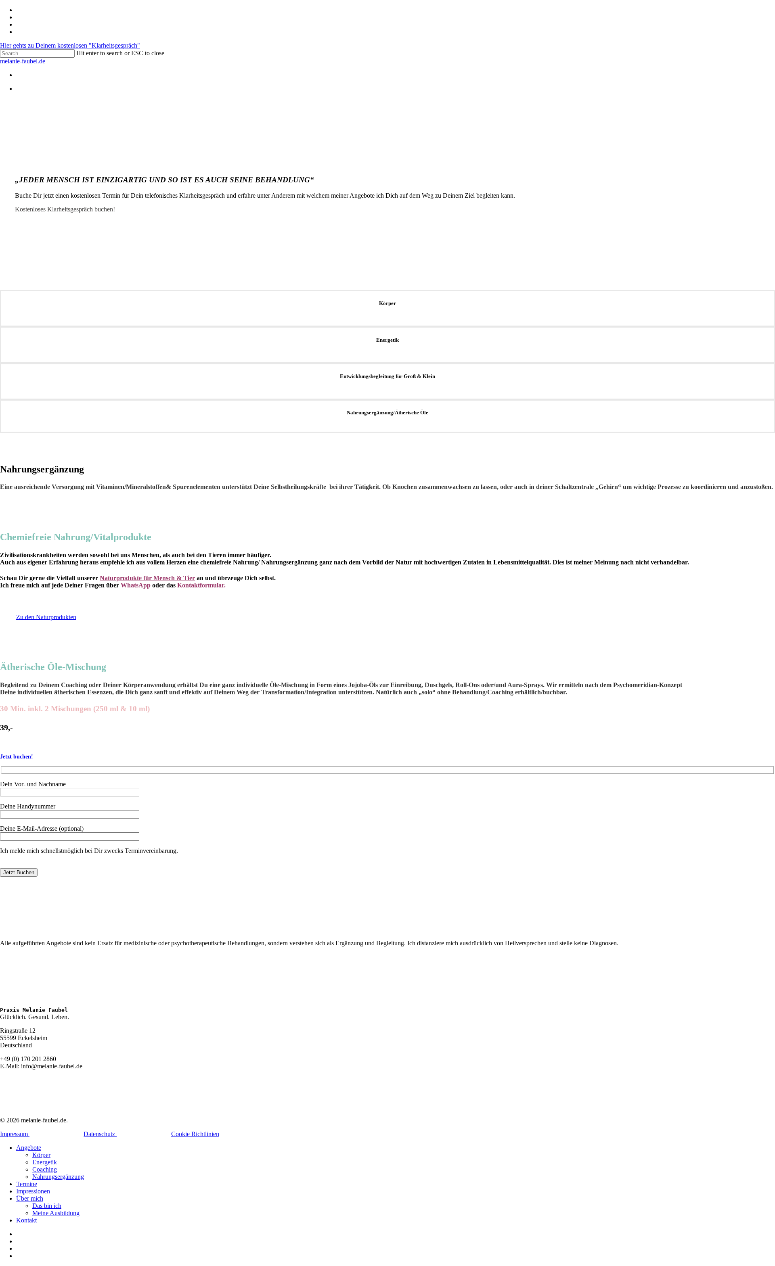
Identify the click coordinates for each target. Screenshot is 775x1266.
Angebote (28, 1147)
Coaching (44, 1169)
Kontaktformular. (202, 585)
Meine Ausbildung (56, 1213)
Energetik (44, 1162)
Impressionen (33, 1191)
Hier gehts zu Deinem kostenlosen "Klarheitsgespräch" (70, 45)
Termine (26, 1183)
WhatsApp (136, 585)
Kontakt (26, 1220)
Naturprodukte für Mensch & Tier (147, 578)
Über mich (29, 1198)
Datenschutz (100, 1133)
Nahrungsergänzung (58, 1176)
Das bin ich (46, 1205)
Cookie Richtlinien (195, 1133)
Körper (41, 1154)
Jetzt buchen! (16, 757)
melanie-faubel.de (22, 61)
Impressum (14, 1133)
